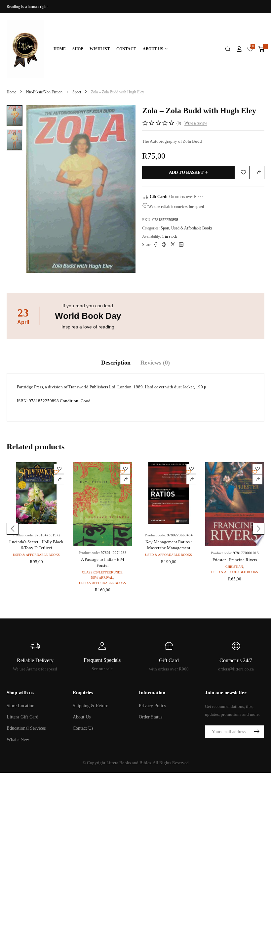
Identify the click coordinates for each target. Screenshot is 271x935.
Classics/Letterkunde (102, 572)
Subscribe (256, 731)
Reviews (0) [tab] (155, 362)
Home (11, 92)
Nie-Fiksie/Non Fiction (44, 92)
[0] (261, 49)
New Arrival (102, 577)
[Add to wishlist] (16, 114)
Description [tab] (116, 362)
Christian (234, 566)
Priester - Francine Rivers (235, 559)
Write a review (195, 123)
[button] (13, 529)
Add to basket (186, 172)
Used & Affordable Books (192, 228)
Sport (76, 92)
